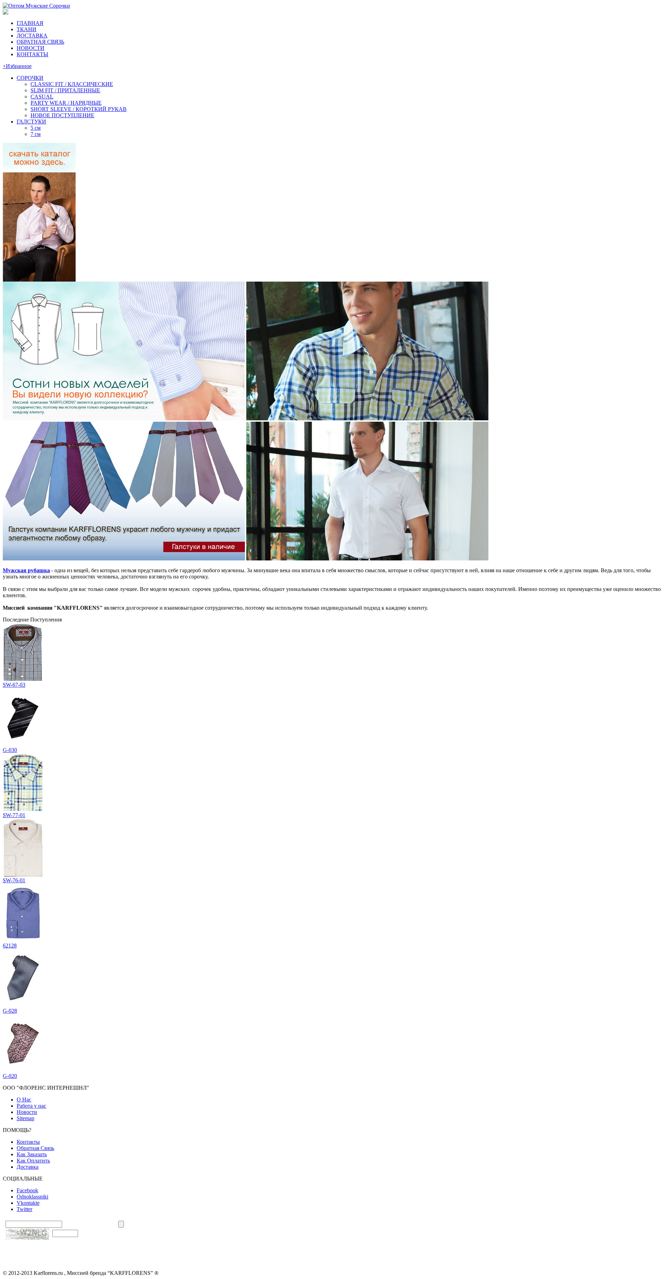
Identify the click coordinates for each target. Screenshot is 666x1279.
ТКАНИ (26, 29)
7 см (36, 134)
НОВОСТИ (30, 48)
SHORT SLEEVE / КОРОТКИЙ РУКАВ (79, 109)
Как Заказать (32, 1154)
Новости (27, 1112)
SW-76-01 (14, 880)
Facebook (27, 1190)
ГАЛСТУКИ (31, 122)
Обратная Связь (35, 1148)
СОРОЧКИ (30, 78)
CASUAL (42, 97)
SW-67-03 (14, 685)
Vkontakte (28, 1203)
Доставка (28, 1167)
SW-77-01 (14, 815)
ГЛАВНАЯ (30, 23)
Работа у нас (31, 1106)
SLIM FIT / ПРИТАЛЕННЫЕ (65, 90)
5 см (36, 128)
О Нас (24, 1099)
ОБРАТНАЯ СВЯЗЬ (40, 42)
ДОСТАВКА (32, 35)
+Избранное (17, 66)
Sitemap (25, 1118)
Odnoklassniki (32, 1197)
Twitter (24, 1209)
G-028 (10, 1011)
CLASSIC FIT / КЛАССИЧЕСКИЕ (72, 84)
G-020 (10, 1076)
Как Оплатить (33, 1161)
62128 (10, 945)
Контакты (28, 1142)
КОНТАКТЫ (32, 54)
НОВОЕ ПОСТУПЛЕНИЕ (62, 115)
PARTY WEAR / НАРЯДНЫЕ (66, 103)
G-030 (10, 750)
